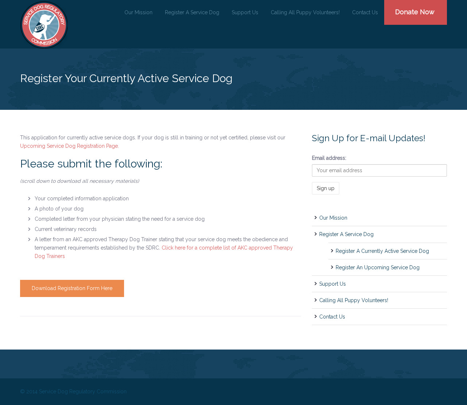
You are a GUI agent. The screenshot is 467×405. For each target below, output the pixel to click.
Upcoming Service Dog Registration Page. (69, 146)
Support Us (245, 12)
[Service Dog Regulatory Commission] (43, 25)
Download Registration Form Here (72, 288)
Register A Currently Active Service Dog (382, 251)
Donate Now (415, 12)
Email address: (329, 158)
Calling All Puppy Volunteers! (305, 12)
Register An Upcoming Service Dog (378, 267)
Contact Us (365, 12)
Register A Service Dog (192, 12)
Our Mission (138, 12)
